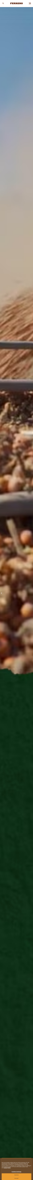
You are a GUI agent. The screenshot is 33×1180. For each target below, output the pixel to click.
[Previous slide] (1, 593)
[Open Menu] (29, 3)
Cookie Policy (7, 1167)
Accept (16, 1178)
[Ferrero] (16, 3)
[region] (16, 1169)
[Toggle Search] (3, 3)
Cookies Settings (16, 1171)
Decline (16, 1175)
